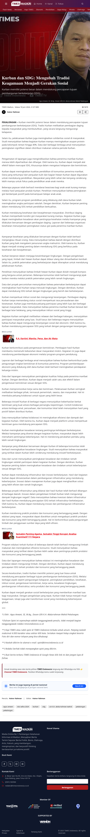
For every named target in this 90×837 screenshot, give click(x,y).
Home (39, 3)
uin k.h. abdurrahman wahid (60, 707)
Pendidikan (50, 9)
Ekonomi (39, 9)
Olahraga (81, 9)
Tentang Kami (36, 832)
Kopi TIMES (28, 9)
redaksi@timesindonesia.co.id (17, 786)
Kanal (50, 3)
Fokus (60, 3)
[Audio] (80, 112)
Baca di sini (79, 686)
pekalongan (80, 707)
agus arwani (8, 707)
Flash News (7, 9)
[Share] (85, 112)
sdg (43, 707)
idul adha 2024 (23, 707)
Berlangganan (67, 787)
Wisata (72, 9)
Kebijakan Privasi (6, 831)
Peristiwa (18, 9)
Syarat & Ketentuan (20, 831)
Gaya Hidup (61, 9)
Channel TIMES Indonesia (15, 672)
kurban (35, 707)
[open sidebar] (6, 3)
